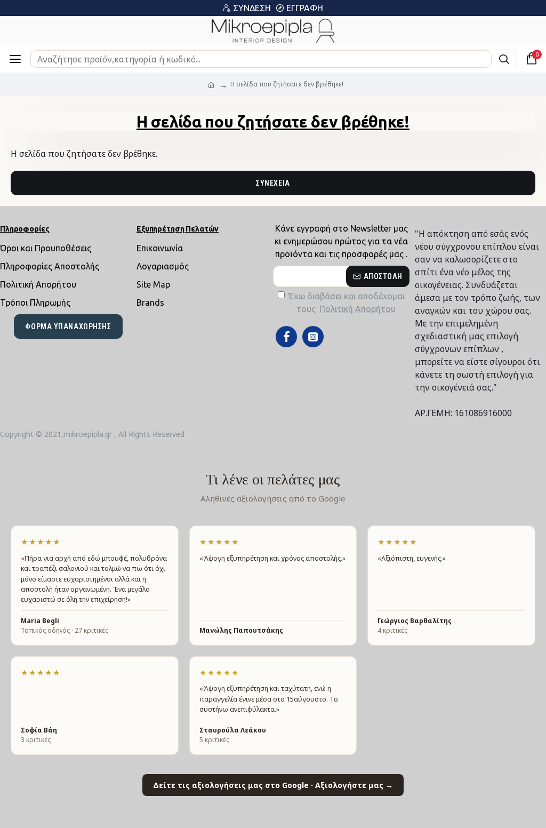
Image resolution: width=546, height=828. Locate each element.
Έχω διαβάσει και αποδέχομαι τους (346, 302)
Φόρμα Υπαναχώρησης (68, 326)
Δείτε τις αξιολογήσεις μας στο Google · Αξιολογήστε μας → (273, 785)
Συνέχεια (273, 183)
